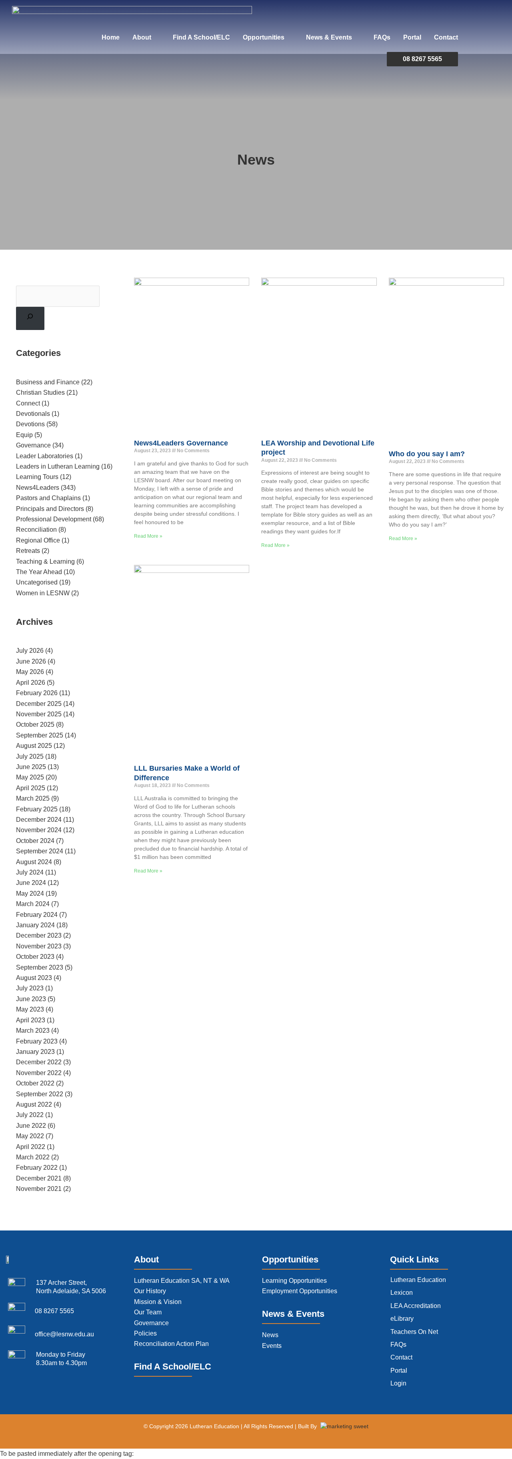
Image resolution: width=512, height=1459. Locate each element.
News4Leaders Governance (181, 443)
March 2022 (33, 1157)
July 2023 (30, 988)
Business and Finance (48, 382)
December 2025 (39, 703)
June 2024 (31, 882)
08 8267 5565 (422, 59)
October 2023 (35, 956)
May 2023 (30, 1009)
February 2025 (37, 809)
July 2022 (30, 1114)
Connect (28, 403)
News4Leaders (37, 487)
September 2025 (39, 735)
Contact (446, 37)
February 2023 (37, 1041)
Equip (24, 434)
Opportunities (263, 37)
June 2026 (31, 661)
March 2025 (33, 798)
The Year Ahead (39, 571)
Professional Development (53, 519)
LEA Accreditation (415, 1305)
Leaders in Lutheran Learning (58, 466)
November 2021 (39, 1188)
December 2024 (39, 819)
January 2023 (35, 1051)
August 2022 (34, 1104)
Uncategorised (37, 582)
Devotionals (33, 413)
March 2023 (33, 1030)
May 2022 (30, 1136)
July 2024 (30, 872)
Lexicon (401, 1292)
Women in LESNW (43, 593)
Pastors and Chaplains (48, 498)
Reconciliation (36, 529)
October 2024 (35, 840)
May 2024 (30, 893)
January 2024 (35, 925)
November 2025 (39, 714)
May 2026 (30, 671)
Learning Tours (37, 476)
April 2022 (30, 1146)
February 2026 (37, 693)
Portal (412, 37)
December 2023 (39, 935)
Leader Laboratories (44, 456)
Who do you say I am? (427, 454)
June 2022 (31, 1125)
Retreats (28, 550)
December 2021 (39, 1178)
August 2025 (34, 745)
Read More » (148, 536)
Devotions (30, 424)
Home (111, 37)
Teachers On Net (414, 1331)
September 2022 (39, 1094)
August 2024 (34, 862)
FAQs (382, 37)
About (141, 37)
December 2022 (39, 1062)
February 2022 (37, 1167)
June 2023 (31, 999)
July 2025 (30, 756)
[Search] (30, 318)
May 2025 (30, 777)
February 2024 (37, 914)
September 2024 (39, 851)
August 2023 (34, 977)
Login (398, 1383)
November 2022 (39, 1072)
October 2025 (35, 724)
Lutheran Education (418, 1279)
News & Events (329, 37)
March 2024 (33, 903)
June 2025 (31, 766)
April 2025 (30, 788)
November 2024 (39, 830)
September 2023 (39, 967)
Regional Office (38, 540)
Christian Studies (40, 392)
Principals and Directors (50, 508)
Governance (33, 445)
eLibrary (402, 1318)
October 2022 (35, 1083)
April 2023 (30, 1020)
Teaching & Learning (45, 561)
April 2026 (30, 682)
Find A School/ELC (201, 37)
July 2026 (30, 650)
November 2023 (39, 946)
